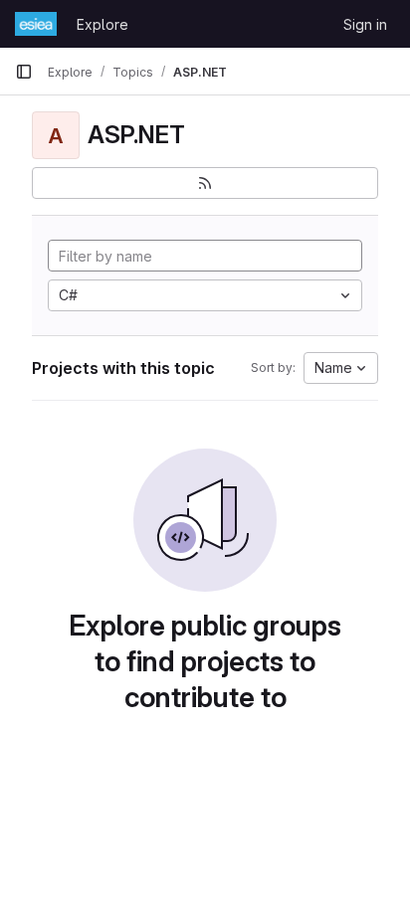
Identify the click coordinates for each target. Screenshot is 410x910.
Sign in (365, 24)
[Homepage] (36, 24)
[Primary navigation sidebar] (24, 72)
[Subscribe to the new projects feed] (205, 183)
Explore (102, 24)
